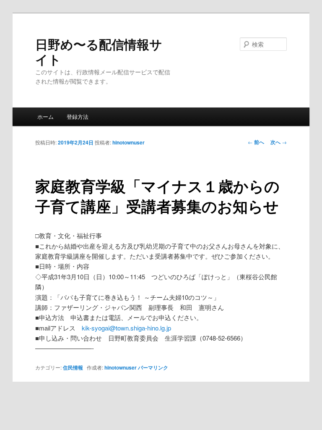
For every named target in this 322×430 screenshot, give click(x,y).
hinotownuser (128, 142)
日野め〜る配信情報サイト (98, 51)
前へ (256, 142)
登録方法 (77, 117)
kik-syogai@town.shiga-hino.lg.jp (126, 327)
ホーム (45, 117)
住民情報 (73, 367)
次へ (278, 142)
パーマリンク (153, 367)
